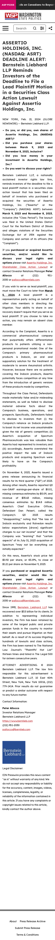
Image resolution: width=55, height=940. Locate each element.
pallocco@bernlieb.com (26, 279)
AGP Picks (8, 4)
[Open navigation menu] (5, 28)
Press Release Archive (33, 921)
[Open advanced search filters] (42, 28)
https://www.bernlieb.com (17, 720)
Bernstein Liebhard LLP (32, 607)
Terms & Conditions (27, 934)
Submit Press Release (27, 928)
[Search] (34, 28)
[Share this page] (50, 28)
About (13, 921)
